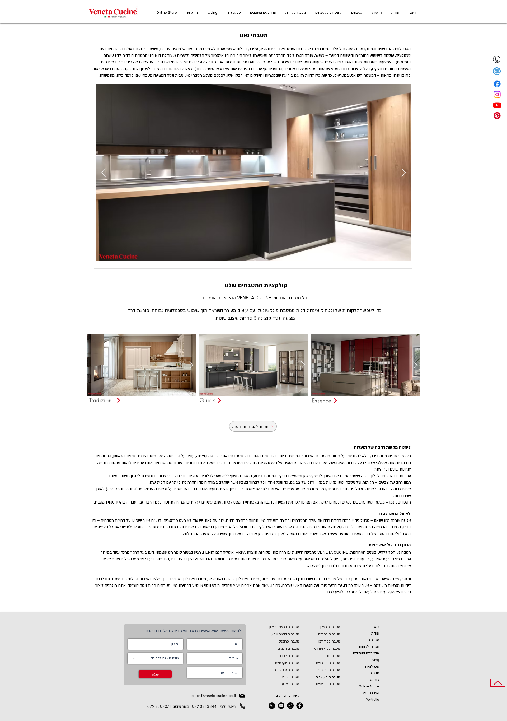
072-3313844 (204, 706)
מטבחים (373, 640)
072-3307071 (159, 706)
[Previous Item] (103, 173)
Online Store (369, 686)
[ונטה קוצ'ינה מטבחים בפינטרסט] (272, 705)
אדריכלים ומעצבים (366, 653)
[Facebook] (497, 84)
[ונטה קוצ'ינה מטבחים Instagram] (290, 705)
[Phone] (242, 706)
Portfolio (372, 699)
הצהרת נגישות (368, 693)
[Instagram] (497, 94)
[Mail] (242, 695)
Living (374, 660)
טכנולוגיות (372, 666)
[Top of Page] (497, 683)
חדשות (374, 673)
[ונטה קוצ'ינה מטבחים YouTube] (281, 705)
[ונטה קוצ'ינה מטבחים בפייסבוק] (299, 705)
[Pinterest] (497, 115)
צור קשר (373, 679)
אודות (375, 633)
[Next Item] (403, 173)
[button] (497, 71)
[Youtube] (497, 105)
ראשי (375, 627)
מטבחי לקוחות (369, 646)
